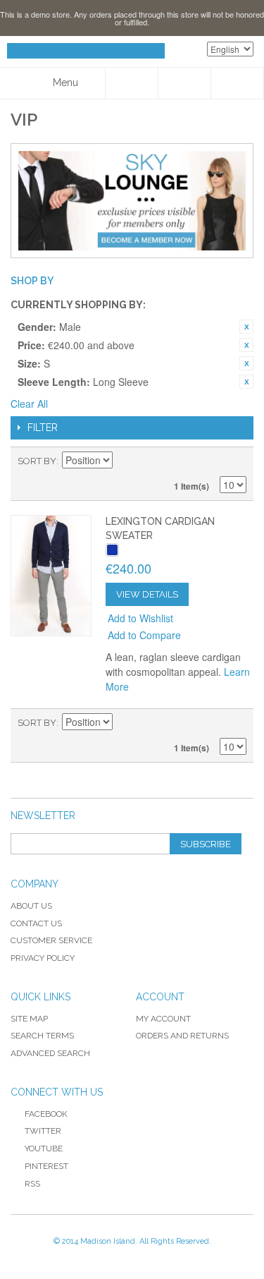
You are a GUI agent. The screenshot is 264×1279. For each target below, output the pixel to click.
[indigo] (112, 550)
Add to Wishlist (140, 618)
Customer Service (51, 940)
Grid (211, 461)
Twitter (43, 1131)
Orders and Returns (182, 1036)
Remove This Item (246, 327)
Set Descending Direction (125, 461)
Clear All (29, 403)
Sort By (37, 461)
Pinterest (46, 1166)
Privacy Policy (43, 958)
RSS (32, 1184)
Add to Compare (144, 635)
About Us (31, 906)
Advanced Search (50, 1053)
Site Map (29, 1019)
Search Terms (42, 1036)
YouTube (44, 1148)
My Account (163, 1019)
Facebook (46, 1114)
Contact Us (36, 923)
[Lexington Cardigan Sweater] (51, 575)
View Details (147, 594)
